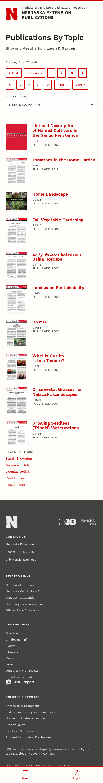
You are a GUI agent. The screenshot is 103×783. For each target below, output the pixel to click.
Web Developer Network (23, 753)
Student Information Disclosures (28, 737)
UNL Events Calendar (21, 597)
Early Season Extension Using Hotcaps (56, 256)
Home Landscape (50, 194)
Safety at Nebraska (19, 731)
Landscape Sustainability (58, 287)
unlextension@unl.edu (21, 559)
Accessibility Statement (22, 706)
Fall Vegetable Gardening (57, 219)
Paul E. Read (16, 478)
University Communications (24, 604)
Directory (12, 633)
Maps (9, 658)
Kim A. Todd (15, 485)
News (9, 664)
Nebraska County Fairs (21, 591)
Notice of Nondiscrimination (25, 718)
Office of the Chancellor (23, 610)
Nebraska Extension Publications (46, 15)
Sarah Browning (19, 458)
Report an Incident (19, 677)
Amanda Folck (17, 465)
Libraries (12, 652)
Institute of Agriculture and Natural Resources (54, 7)
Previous (36, 73)
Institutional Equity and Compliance (31, 712)
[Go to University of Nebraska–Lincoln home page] (12, 14)
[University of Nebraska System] (89, 521)
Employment (14, 639)
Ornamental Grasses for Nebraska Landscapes (57, 392)
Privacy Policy (15, 724)
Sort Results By (16, 96)
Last (79, 84)
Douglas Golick (18, 471)
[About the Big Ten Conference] (67, 521)
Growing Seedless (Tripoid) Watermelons (55, 425)
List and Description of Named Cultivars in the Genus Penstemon (55, 130)
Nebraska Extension (20, 585)
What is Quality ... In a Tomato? (48, 358)
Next (60, 84)
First (15, 73)
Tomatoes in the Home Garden (63, 159)
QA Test (48, 753)
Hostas (39, 321)
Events (10, 645)
